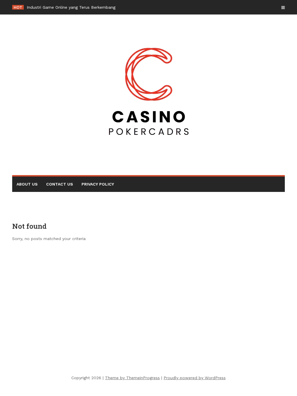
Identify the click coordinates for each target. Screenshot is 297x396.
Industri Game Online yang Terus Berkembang (71, 7)
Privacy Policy (98, 184)
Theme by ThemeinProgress (132, 377)
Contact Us (59, 184)
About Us (27, 184)
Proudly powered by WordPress (195, 377)
